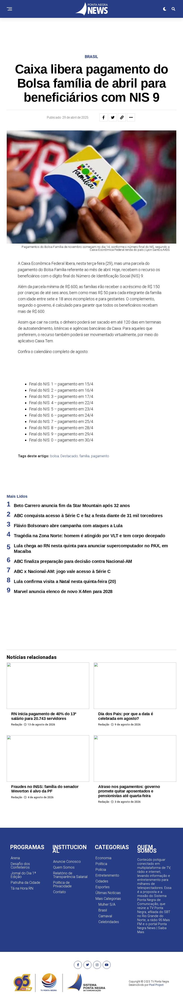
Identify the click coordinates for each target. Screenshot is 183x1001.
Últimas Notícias (108, 871)
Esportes (103, 865)
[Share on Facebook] (104, 96)
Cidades (102, 859)
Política (101, 842)
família (84, 434)
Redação (16, 702)
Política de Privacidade (62, 862)
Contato (59, 870)
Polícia (101, 848)
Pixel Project (156, 963)
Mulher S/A (106, 882)
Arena (15, 836)
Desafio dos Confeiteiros (20, 844)
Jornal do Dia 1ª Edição (23, 853)
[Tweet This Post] (113, 96)
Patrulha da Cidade (25, 861)
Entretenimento (107, 853)
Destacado (69, 434)
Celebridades (108, 900)
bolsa (54, 434)
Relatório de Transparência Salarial (70, 853)
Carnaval (105, 894)
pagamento (100, 434)
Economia (103, 836)
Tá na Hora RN (22, 866)
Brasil (102, 888)
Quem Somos (64, 845)
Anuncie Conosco (67, 840)
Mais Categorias (108, 877)
